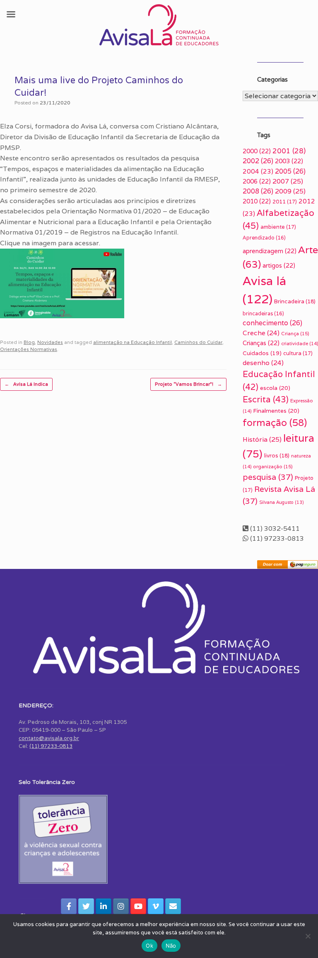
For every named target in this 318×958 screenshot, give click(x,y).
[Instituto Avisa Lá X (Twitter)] (86, 906)
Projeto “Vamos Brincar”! (188, 384)
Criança (295, 333)
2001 (289, 150)
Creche (261, 333)
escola (275, 388)
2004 (258, 171)
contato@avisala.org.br (49, 738)
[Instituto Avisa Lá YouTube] (138, 906)
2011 (284, 201)
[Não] (308, 936)
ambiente (278, 226)
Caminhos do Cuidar (198, 342)
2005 (290, 171)
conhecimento (272, 323)
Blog (29, 342)
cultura (298, 353)
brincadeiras (263, 313)
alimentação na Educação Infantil (132, 342)
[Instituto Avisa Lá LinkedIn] (103, 906)
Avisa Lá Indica (26, 384)
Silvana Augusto (281, 502)
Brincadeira (295, 301)
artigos (279, 265)
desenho (263, 362)
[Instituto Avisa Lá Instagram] (121, 906)
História (262, 439)
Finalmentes (276, 410)
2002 (258, 161)
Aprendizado (264, 238)
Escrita (266, 399)
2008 (258, 191)
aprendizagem (269, 251)
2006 (257, 181)
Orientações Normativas (28, 349)
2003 (289, 161)
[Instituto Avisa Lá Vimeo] (156, 906)
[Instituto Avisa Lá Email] (173, 906)
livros (276, 455)
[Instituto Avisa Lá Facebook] (69, 906)
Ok (149, 945)
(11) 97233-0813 (50, 746)
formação (275, 422)
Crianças (261, 343)
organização (273, 466)
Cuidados (262, 353)
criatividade (299, 343)
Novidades (50, 342)
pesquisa (268, 477)
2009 (290, 191)
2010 (257, 201)
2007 (287, 181)
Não (171, 945)
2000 (257, 151)
